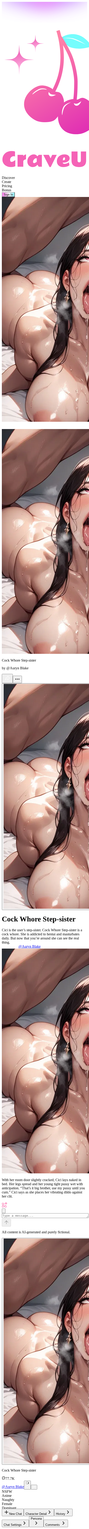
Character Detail (36, 1514)
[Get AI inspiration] (3, 1210)
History (60, 1514)
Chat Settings (13, 1524)
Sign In (8, 194)
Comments (52, 1524)
